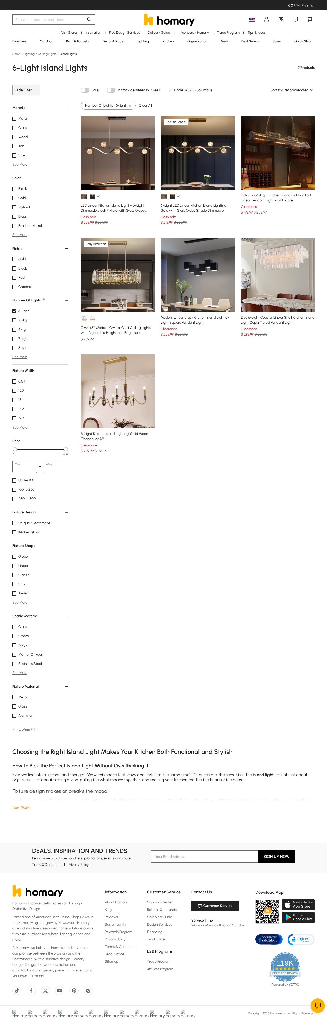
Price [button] (16, 441)
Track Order (156, 939)
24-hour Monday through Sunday (218, 925)
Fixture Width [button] (23, 370)
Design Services (159, 924)
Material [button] (19, 108)
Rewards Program (118, 932)
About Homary (116, 902)
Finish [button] (17, 248)
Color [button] (16, 178)
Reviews (111, 917)
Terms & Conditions (120, 947)
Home (16, 54)
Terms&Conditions (47, 864)
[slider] (15, 449)
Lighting (29, 54)
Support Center (160, 902)
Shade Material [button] (25, 616)
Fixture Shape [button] (24, 546)
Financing (154, 932)
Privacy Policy (78, 864)
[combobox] (299, 90)
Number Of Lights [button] (26, 300)
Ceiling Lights (47, 54)
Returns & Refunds (162, 909)
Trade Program (158, 961)
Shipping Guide (159, 917)
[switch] (85, 90)
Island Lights (68, 54)
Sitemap (112, 961)
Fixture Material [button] (25, 686)
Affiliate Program (160, 969)
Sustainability (115, 924)
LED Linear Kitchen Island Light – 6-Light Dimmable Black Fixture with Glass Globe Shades (113, 210)
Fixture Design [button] (24, 512)
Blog (108, 909)
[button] (301, 939)
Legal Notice (114, 954)
